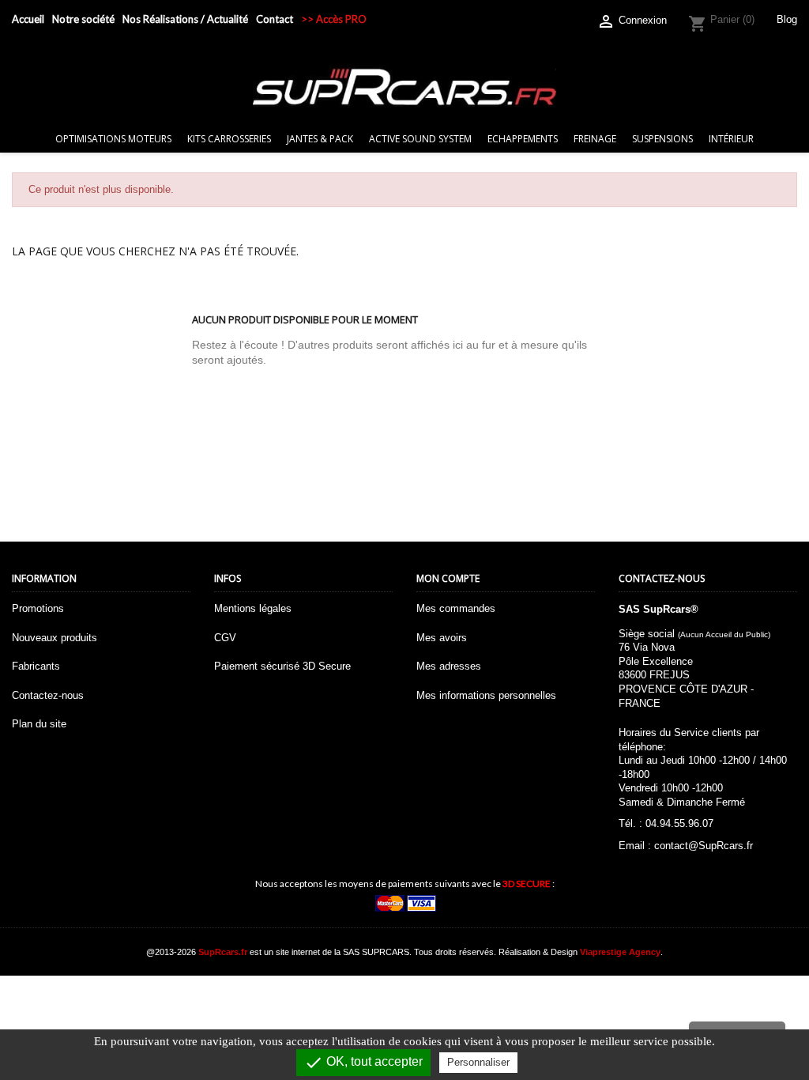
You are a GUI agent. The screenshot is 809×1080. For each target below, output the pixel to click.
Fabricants (36, 666)
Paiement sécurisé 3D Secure (282, 666)
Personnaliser (478, 1062)
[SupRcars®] (404, 87)
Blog (787, 19)
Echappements (522, 138)
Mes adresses (448, 666)
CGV (225, 638)
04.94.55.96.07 (679, 823)
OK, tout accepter (363, 1062)
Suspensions (662, 138)
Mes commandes (455, 608)
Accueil (28, 19)
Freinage (595, 138)
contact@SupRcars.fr (703, 846)
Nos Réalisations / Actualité (185, 19)
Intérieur (731, 138)
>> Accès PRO (334, 19)
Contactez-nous (48, 695)
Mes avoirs (441, 638)
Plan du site (39, 724)
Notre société (83, 19)
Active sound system (420, 138)
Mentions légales (253, 608)
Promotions (38, 608)
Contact (274, 19)
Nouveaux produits (54, 638)
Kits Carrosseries (229, 138)
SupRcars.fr (222, 952)
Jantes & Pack (320, 138)
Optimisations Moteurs (113, 138)
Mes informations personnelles (486, 695)
